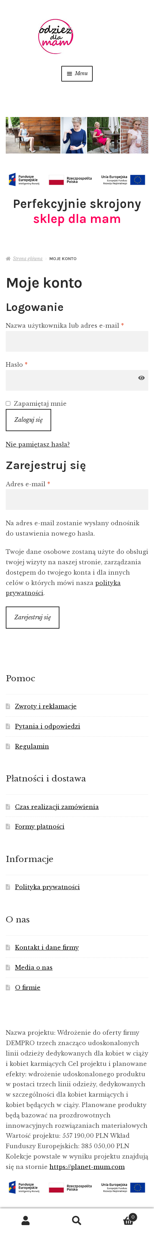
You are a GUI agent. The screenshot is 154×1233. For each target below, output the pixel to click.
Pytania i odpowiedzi (47, 726)
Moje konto (25, 1221)
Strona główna (28, 258)
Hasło (34, 364)
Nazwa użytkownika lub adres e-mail (77, 325)
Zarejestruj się (32, 617)
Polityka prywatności (47, 887)
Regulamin (32, 746)
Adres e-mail (45, 484)
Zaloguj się (28, 419)
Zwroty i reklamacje (46, 706)
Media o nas (34, 967)
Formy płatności (39, 826)
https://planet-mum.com (87, 1166)
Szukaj (76, 1221)
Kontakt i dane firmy (47, 947)
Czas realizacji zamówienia (57, 806)
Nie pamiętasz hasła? (38, 444)
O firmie (27, 987)
